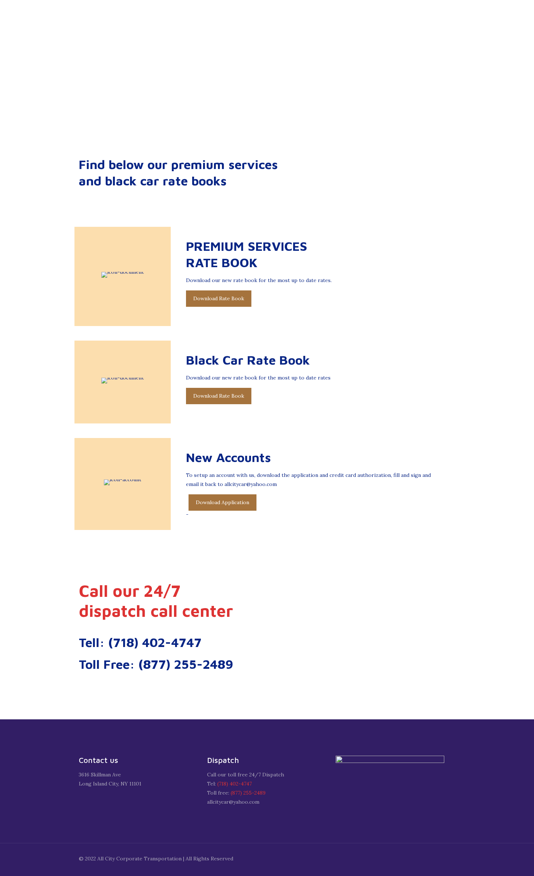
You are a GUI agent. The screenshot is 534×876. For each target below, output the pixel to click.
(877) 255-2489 (248, 792)
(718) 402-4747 (234, 783)
